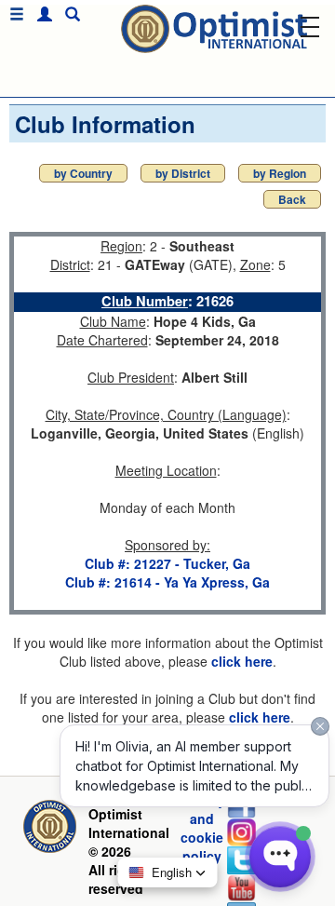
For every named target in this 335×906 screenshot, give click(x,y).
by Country (83, 173)
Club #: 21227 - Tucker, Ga (167, 563)
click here (242, 661)
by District (182, 173)
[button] (40, 14)
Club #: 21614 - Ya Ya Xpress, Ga (167, 582)
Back (292, 199)
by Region (279, 173)
